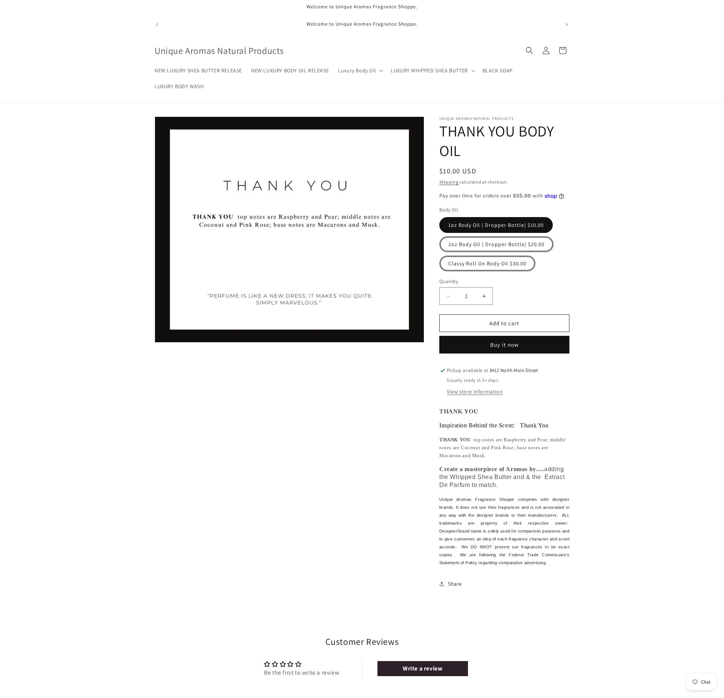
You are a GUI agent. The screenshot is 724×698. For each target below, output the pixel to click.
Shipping (449, 182)
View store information (475, 391)
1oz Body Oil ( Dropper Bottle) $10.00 (496, 225)
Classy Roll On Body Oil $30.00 (487, 263)
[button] (359, 70)
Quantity (448, 281)
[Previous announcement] (157, 24)
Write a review (422, 668)
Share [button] (455, 583)
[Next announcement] (566, 24)
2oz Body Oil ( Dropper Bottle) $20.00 (496, 244)
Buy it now (504, 345)
